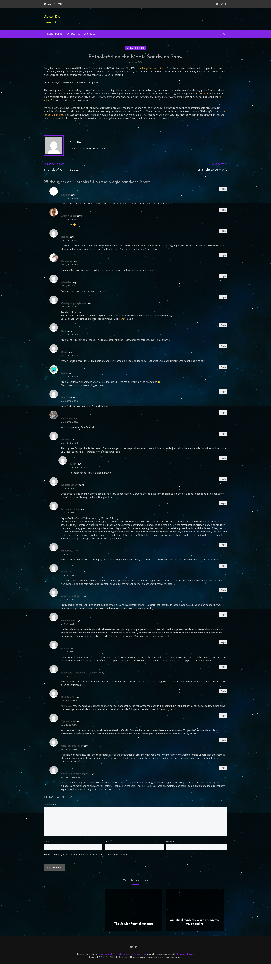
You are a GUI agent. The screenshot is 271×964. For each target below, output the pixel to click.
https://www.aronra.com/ (92, 148)
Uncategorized (135, 48)
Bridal (64, 571)
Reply (223, 188)
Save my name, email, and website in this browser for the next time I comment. (87, 854)
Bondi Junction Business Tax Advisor (80, 672)
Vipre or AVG (68, 721)
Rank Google (68, 697)
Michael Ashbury (70, 509)
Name (48, 841)
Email (108, 841)
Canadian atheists (185, 954)
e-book (65, 648)
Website (170, 841)
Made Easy (205, 93)
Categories (73, 33)
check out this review (72, 745)
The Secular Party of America (133, 923)
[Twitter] (222, 4)
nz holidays (67, 550)
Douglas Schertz (70, 484)
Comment (50, 804)
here (121, 318)
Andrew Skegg (69, 215)
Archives (89, 33)
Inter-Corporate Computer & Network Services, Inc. (122, 954)
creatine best (68, 620)
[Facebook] (225, 4)
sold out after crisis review (75, 773)
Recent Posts (54, 33)
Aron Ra (52, 17)
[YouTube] (217, 4)
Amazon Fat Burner (71, 596)
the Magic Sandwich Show (151, 68)
